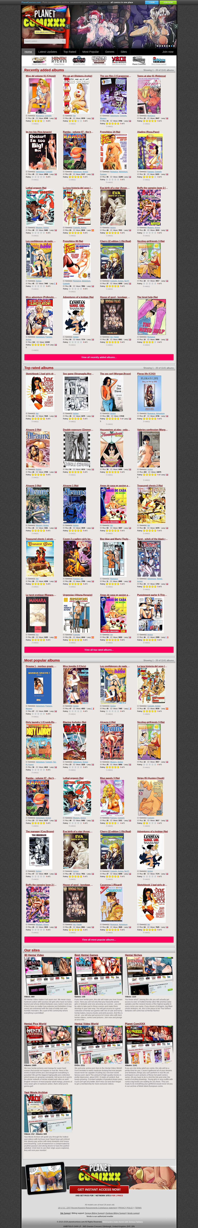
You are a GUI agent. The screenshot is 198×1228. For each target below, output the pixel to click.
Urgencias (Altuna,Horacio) (77, 595)
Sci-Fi (126, 281)
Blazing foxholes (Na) (74, 722)
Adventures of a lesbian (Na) (78, 297)
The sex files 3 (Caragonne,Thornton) (120, 76)
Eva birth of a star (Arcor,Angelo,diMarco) (122, 187)
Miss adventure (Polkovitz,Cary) (43, 297)
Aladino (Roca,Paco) (148, 132)
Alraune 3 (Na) (33, 485)
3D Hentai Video (34, 955)
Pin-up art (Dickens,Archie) (77, 76)
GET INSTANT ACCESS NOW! (99, 1189)
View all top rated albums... (99, 649)
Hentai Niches (133, 955)
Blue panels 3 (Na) (110, 778)
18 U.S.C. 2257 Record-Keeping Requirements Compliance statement (87, 1208)
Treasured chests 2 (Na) (150, 485)
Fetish (116, 337)
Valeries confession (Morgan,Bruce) (156, 429)
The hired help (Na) (147, 297)
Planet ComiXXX (135, 1023)
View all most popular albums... (99, 939)
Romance (40, 116)
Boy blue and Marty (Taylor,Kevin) (118, 539)
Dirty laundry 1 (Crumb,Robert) (42, 722)
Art (74, 116)
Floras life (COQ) (146, 373)
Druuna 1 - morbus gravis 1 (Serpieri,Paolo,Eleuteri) (54, 666)
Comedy (48, 116)
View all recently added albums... (99, 357)
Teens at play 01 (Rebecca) (151, 76)
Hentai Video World (86, 1023)
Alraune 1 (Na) (70, 485)
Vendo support (133, 1213)
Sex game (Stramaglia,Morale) (79, 373)
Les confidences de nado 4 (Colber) (45, 241)
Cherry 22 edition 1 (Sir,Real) (115, 241)
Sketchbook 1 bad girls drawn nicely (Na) (48, 373)
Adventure (114, 116)
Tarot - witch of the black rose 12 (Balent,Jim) (161, 539)
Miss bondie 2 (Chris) (74, 666)
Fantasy (103, 174)
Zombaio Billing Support (116, 1213)
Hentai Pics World (35, 1023)
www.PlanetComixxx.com (46, 21)
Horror (159, 579)
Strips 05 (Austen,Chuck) (150, 778)
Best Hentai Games (86, 955)
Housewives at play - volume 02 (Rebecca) (122, 429)
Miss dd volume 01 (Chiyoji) (41, 76)
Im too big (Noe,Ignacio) (39, 132)
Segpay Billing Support (94, 1213)
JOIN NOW (168, 2)
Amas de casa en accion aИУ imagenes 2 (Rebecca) (127, 485)
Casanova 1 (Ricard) (111, 884)
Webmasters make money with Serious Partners (123, 1222)
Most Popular (90, 51)
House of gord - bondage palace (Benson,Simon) (126, 297)
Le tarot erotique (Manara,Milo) (42, 595)
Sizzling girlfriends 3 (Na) (151, 241)
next (176, 27)
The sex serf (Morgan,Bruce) (115, 373)
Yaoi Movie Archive (35, 1092)
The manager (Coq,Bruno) (40, 831)
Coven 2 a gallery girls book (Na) (80, 539)
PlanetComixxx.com (31, 2)
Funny (31, 764)
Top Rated (69, 51)
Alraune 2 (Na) (33, 429)
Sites (124, 51)
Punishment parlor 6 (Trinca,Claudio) (157, 595)
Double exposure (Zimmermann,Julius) (84, 429)
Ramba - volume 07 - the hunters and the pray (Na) (90, 132)
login (152, 2)
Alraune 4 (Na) (108, 722)
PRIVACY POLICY (126, 1208)
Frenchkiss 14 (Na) (110, 132)
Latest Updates (47, 51)
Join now (167, 51)
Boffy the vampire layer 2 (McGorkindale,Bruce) (163, 187)
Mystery (103, 118)
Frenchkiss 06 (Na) (73, 241)
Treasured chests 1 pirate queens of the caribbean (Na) (55, 539)
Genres (109, 51)
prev (68, 27)
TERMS (138, 1208)
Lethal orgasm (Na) (36, 187)
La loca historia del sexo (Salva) (80, 187)
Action (85, 172)
